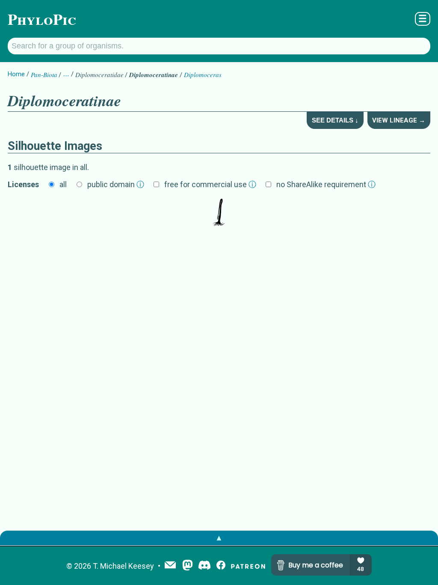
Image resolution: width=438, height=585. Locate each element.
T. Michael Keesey (123, 565)
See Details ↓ (335, 120)
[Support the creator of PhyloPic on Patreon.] (248, 565)
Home (16, 74)
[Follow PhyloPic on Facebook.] (220, 566)
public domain (115, 184)
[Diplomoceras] (219, 213)
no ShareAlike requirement (326, 184)
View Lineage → (398, 120)
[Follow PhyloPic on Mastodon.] (187, 566)
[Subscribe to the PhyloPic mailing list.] (170, 566)
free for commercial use (210, 184)
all (63, 184)
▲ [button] (219, 537)
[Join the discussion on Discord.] (204, 566)
